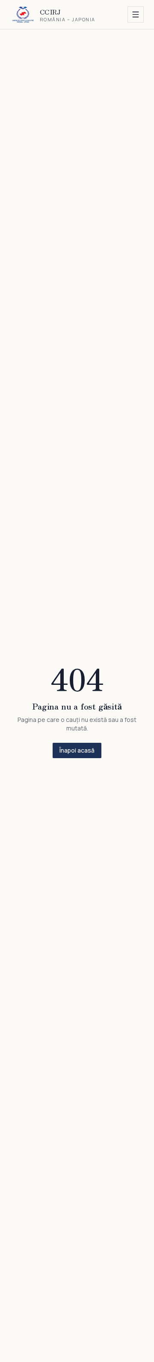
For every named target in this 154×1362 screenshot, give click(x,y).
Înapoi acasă (77, 750)
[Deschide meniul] (135, 14)
